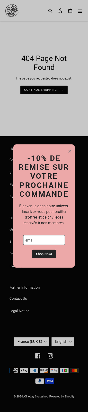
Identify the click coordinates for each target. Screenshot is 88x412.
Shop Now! (44, 254)
